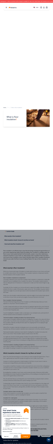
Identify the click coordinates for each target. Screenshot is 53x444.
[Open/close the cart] (46, 7)
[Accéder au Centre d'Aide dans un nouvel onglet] (41, 7)
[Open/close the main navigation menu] (6, 7)
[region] (26, 1)
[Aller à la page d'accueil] (14, 7)
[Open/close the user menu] (44, 7)
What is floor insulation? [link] (16, 107)
